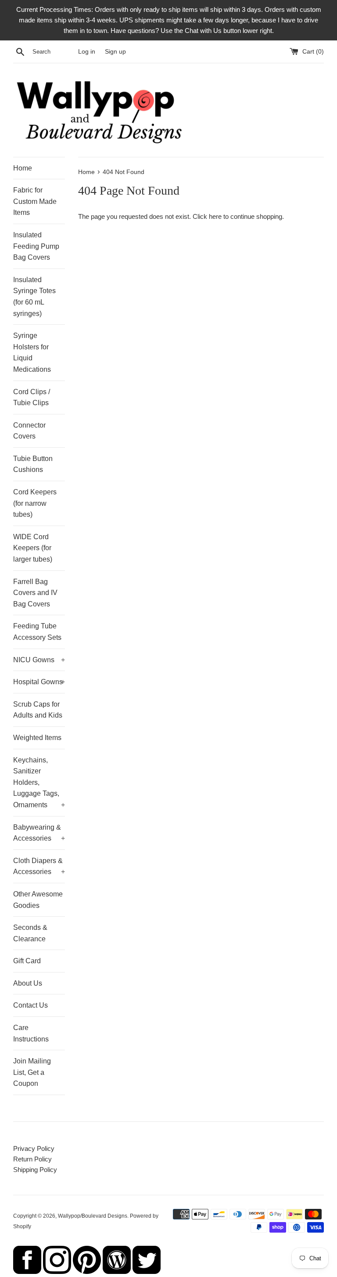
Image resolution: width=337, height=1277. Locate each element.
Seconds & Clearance (30, 933)
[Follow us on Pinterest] (87, 1271)
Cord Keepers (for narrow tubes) (35, 503)
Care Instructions (31, 1033)
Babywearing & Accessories (39, 833)
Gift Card (27, 961)
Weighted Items (37, 737)
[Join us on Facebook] (27, 1271)
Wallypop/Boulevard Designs (92, 1216)
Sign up (115, 51)
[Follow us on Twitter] (147, 1271)
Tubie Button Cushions (33, 464)
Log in (86, 51)
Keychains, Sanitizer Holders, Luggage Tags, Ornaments (39, 782)
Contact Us (30, 1005)
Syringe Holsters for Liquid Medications (32, 352)
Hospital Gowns (39, 682)
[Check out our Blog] (117, 1271)
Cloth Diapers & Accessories (39, 866)
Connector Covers (29, 430)
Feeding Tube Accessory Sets (37, 631)
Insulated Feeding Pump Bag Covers (36, 246)
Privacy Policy (33, 1148)
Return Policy (32, 1159)
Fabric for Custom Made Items (35, 201)
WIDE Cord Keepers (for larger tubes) (32, 548)
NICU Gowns (39, 660)
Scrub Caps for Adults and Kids (37, 709)
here (215, 216)
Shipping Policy (35, 1169)
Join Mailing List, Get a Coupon (32, 1072)
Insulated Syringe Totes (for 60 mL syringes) (34, 296)
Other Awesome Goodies (38, 899)
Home (22, 168)
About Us (27, 983)
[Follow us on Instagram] (57, 1271)
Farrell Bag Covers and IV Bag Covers (35, 593)
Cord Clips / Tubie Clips (31, 397)
